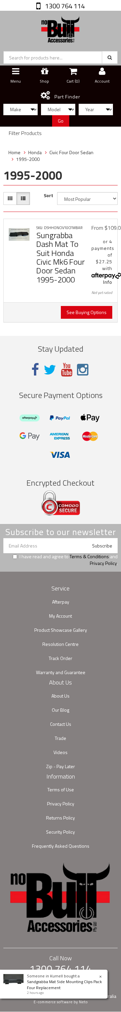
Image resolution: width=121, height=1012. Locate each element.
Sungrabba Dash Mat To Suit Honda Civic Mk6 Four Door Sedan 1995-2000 (60, 257)
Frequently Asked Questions (60, 845)
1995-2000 (28, 159)
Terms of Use (60, 789)
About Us (60, 695)
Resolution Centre (60, 644)
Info (107, 281)
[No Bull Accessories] (60, 27)
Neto (83, 1002)
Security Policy (60, 831)
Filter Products (25, 133)
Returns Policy (60, 817)
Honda (35, 152)
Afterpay (60, 601)
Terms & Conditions (89, 556)
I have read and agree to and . (68, 560)
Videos (60, 752)
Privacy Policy (103, 563)
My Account (60, 615)
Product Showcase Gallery (60, 629)
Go (61, 120)
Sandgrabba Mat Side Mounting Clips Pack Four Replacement (64, 984)
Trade (60, 738)
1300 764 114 (64, 6)
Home (14, 152)
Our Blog (60, 709)
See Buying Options (87, 312)
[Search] (110, 57)
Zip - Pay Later (60, 766)
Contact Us (60, 724)
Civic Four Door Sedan (71, 152)
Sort (48, 195)
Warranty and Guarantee (60, 672)
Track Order (60, 658)
